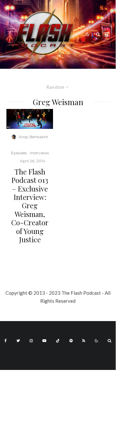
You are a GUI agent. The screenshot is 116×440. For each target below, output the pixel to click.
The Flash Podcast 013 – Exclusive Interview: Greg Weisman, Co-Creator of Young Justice (30, 205)
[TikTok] (58, 340)
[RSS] (83, 340)
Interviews (39, 152)
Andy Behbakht (33, 136)
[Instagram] (31, 340)
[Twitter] (18, 340)
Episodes (19, 152)
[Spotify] (71, 340)
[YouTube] (44, 340)
